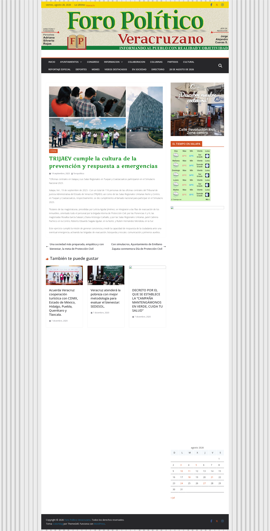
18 (189, 477)
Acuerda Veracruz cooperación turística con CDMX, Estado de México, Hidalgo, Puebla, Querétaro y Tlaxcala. (63, 302)
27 (204, 483)
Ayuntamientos (69, 61)
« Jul (173, 497)
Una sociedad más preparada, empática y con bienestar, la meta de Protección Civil (77, 246)
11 (189, 471)
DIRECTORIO (157, 69)
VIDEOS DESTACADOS (116, 69)
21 (212, 477)
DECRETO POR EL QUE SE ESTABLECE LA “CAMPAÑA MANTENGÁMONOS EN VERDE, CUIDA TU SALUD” (147, 300)
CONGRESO (93, 61)
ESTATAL (53, 151)
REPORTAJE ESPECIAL (59, 69)
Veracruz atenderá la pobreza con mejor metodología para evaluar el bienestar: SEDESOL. (105, 298)
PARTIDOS (173, 61)
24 (181, 483)
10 (181, 471)
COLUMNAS (156, 61)
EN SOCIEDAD (139, 69)
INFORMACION (112, 61)
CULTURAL (188, 61)
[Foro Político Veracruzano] (135, 10)
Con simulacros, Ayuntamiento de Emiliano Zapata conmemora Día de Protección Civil (136, 246)
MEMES (96, 69)
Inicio (51, 61)
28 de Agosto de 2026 (181, 69)
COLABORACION (136, 61)
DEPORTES (81, 69)
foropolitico (79, 173)
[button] (80, 62)
